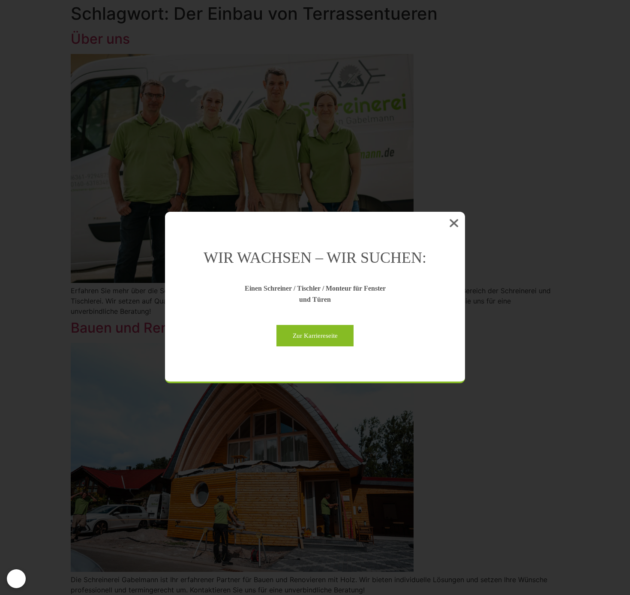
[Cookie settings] (16, 578)
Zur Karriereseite (315, 335)
